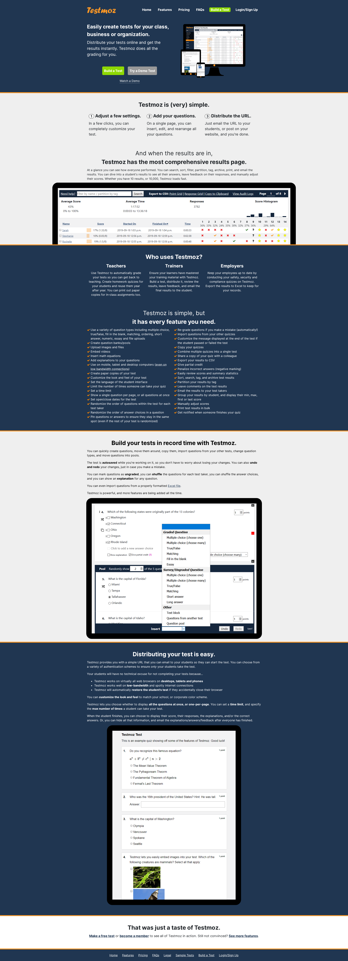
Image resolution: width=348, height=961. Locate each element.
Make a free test (102, 936)
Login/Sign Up (247, 10)
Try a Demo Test (142, 71)
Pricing (184, 10)
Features (165, 10)
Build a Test (220, 10)
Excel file (174, 486)
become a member (134, 936)
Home (146, 10)
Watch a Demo (130, 81)
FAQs (200, 10)
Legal (167, 955)
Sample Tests (185, 955)
